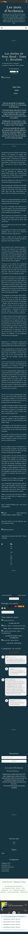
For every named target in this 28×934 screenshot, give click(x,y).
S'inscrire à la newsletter (7, 612)
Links (2, 853)
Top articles (18, 888)
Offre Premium (3, 892)
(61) (5, 865)
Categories (16, 63)
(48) (5, 871)
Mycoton (20, 521)
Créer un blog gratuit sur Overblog (8, 888)
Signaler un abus (5, 890)
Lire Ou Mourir (5, 523)
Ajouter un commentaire (14, 652)
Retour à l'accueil (14, 598)
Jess (25, 521)
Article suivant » (22, 595)
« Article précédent (6, 595)
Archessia (14, 785)
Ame (12, 523)
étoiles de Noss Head (7, 201)
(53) (7, 867)
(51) (5, 869)
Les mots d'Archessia (14, 9)
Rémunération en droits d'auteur (19, 890)
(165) (5, 863)
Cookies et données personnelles (13, 892)
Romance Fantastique (14, 68)
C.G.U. (10, 890)
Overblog (22, 882)
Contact (23, 888)
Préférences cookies (23, 892)
